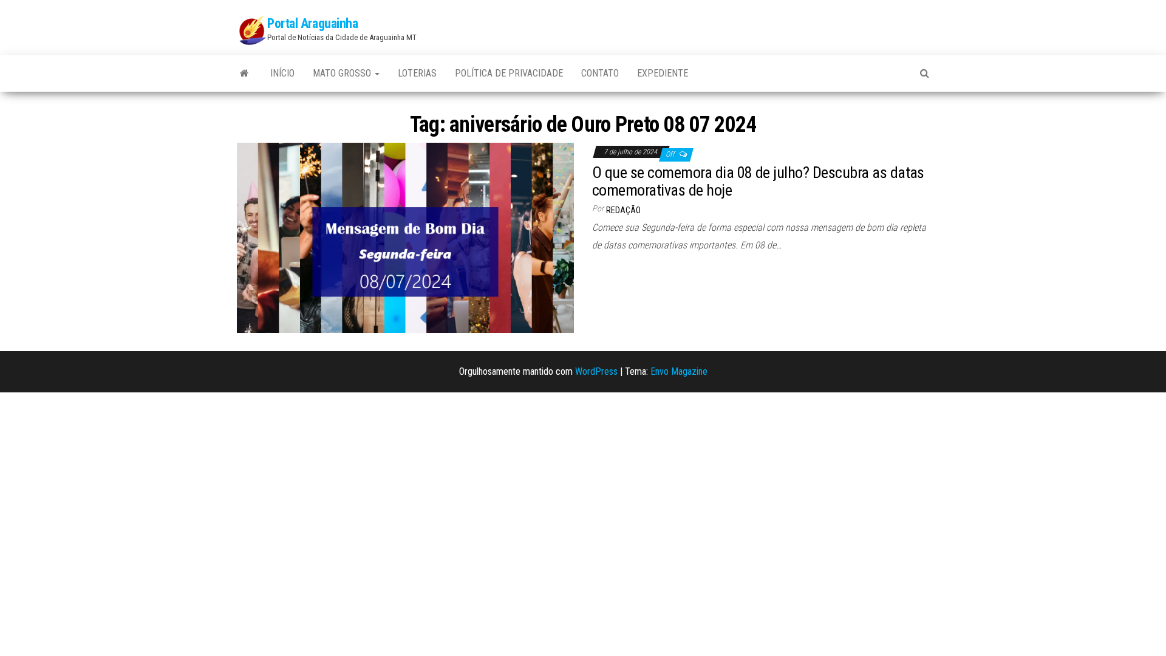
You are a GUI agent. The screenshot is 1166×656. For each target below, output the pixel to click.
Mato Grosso (343, 73)
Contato (600, 73)
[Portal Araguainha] (244, 73)
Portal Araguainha (312, 23)
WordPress (596, 371)
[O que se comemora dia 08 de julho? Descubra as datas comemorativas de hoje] (405, 237)
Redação (623, 210)
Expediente (662, 73)
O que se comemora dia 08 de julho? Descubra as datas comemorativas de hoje (758, 181)
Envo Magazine (678, 371)
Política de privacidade (509, 73)
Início (282, 73)
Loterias (417, 73)
